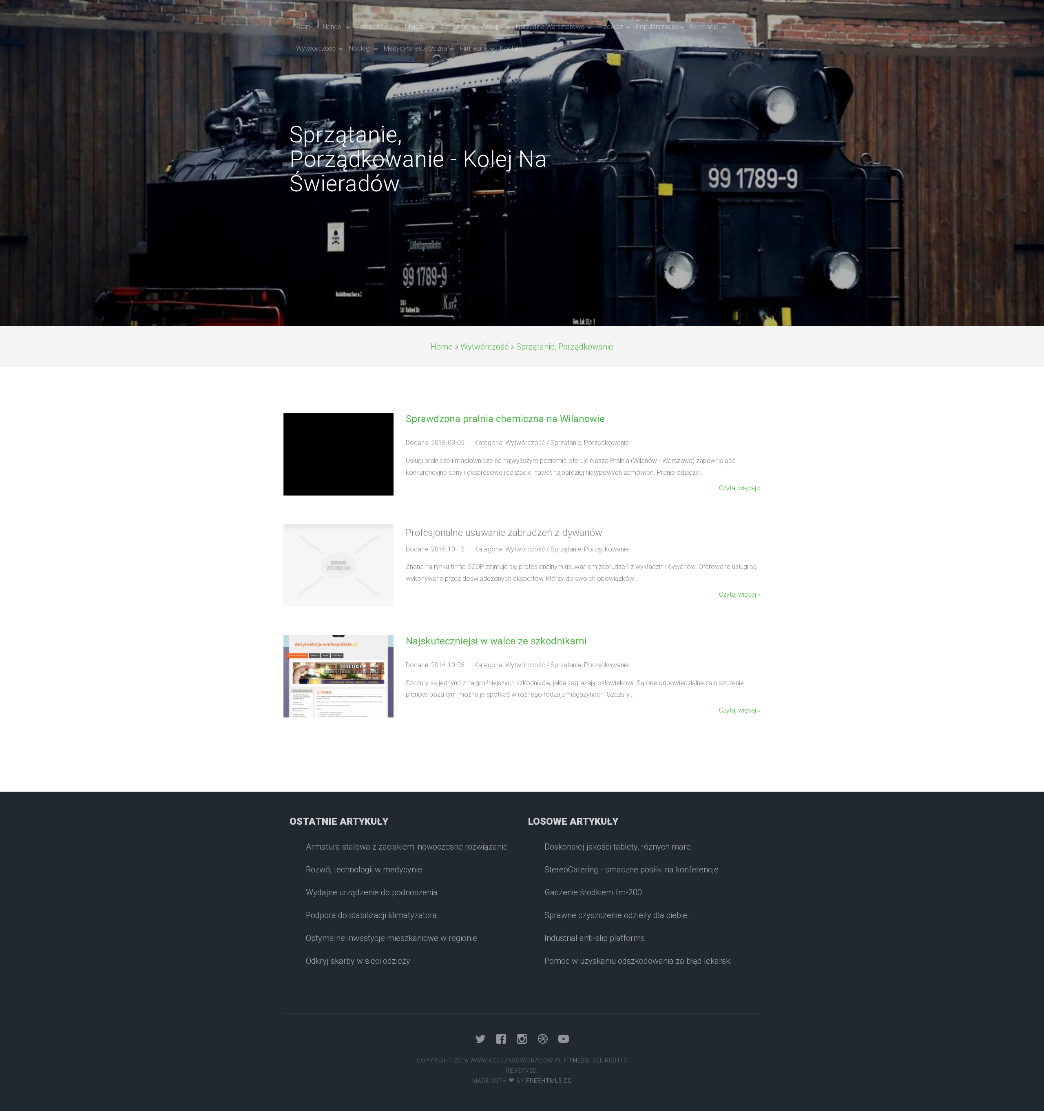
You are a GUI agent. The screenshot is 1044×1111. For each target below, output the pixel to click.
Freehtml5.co (549, 1081)
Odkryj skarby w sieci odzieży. (359, 961)
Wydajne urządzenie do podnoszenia (372, 892)
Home (442, 347)
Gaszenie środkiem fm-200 (593, 892)
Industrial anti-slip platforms (594, 938)
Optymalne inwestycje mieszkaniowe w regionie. (392, 938)
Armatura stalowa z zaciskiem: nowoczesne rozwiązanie (407, 847)
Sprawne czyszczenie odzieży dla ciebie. (616, 915)
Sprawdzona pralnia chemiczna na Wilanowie (505, 419)
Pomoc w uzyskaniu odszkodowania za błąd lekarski (638, 961)
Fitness (576, 1060)
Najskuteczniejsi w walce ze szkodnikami (496, 641)
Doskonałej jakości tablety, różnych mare (617, 847)
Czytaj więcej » (740, 488)
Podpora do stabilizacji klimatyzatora (371, 915)
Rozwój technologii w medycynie (364, 869)
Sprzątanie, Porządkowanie (564, 347)
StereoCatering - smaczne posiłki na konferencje (631, 869)
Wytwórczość (484, 347)
